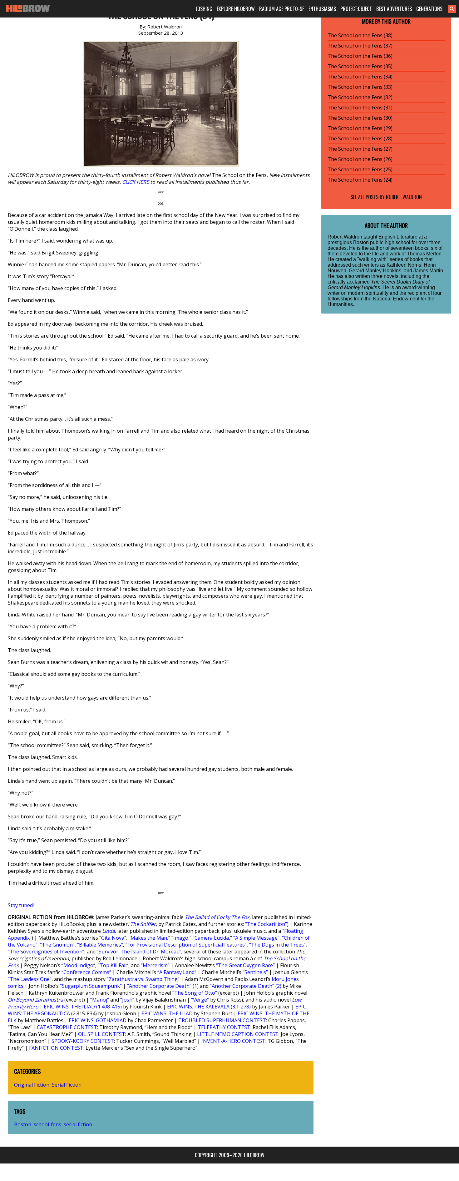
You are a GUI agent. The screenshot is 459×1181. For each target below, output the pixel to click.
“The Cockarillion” (266, 924)
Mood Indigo (78, 965)
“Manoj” (99, 999)
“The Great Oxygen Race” (245, 965)
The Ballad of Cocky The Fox (217, 917)
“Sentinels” (255, 972)
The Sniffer (143, 924)
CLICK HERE (135, 181)
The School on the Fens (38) (360, 35)
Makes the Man (149, 937)
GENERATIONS (429, 9)
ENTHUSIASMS (322, 9)
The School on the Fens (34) (360, 76)
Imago (180, 937)
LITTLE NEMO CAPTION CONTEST (238, 1034)
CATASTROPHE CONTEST (67, 1027)
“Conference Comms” (86, 972)
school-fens (47, 1124)
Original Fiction (31, 1084)
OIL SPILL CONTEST (101, 1034)
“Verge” (200, 999)
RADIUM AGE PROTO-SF (281, 9)
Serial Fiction (66, 1084)
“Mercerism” (155, 965)
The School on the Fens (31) (360, 107)
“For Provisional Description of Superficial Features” (186, 944)
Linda (108, 930)
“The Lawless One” (30, 979)
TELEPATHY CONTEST (224, 1027)
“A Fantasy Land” (176, 972)
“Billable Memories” (100, 944)
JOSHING (203, 9)
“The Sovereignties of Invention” (46, 951)
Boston (22, 1124)
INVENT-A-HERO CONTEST (233, 1041)
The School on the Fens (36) (360, 56)
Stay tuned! (21, 905)
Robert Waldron (404, 197)
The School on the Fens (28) (360, 138)
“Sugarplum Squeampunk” (91, 985)
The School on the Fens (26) (360, 159)
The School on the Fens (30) (360, 117)
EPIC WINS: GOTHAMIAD (97, 1020)
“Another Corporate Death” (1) (163, 985)
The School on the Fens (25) (360, 169)
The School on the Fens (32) (360, 97)
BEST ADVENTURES (394, 9)
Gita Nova (112, 937)
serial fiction (78, 1124)
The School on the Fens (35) (360, 66)
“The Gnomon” (57, 944)
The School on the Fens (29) (360, 128)
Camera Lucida (212, 937)
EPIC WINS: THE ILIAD (167, 1013)
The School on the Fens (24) (360, 179)
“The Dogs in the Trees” (277, 944)
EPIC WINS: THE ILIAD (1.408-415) (83, 1006)
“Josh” (127, 999)
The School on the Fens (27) (360, 148)
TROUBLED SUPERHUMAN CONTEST (222, 1020)
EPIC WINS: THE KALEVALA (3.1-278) (209, 1006)
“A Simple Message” (256, 937)
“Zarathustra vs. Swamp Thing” (143, 979)
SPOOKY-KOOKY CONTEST (83, 1041)
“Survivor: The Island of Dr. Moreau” (139, 951)
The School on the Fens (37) (360, 45)
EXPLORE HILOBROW (236, 9)
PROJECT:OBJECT (356, 9)
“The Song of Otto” (194, 992)
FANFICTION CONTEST (56, 1047)
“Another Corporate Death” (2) (245, 985)
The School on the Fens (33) (360, 86)
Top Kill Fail (113, 965)
